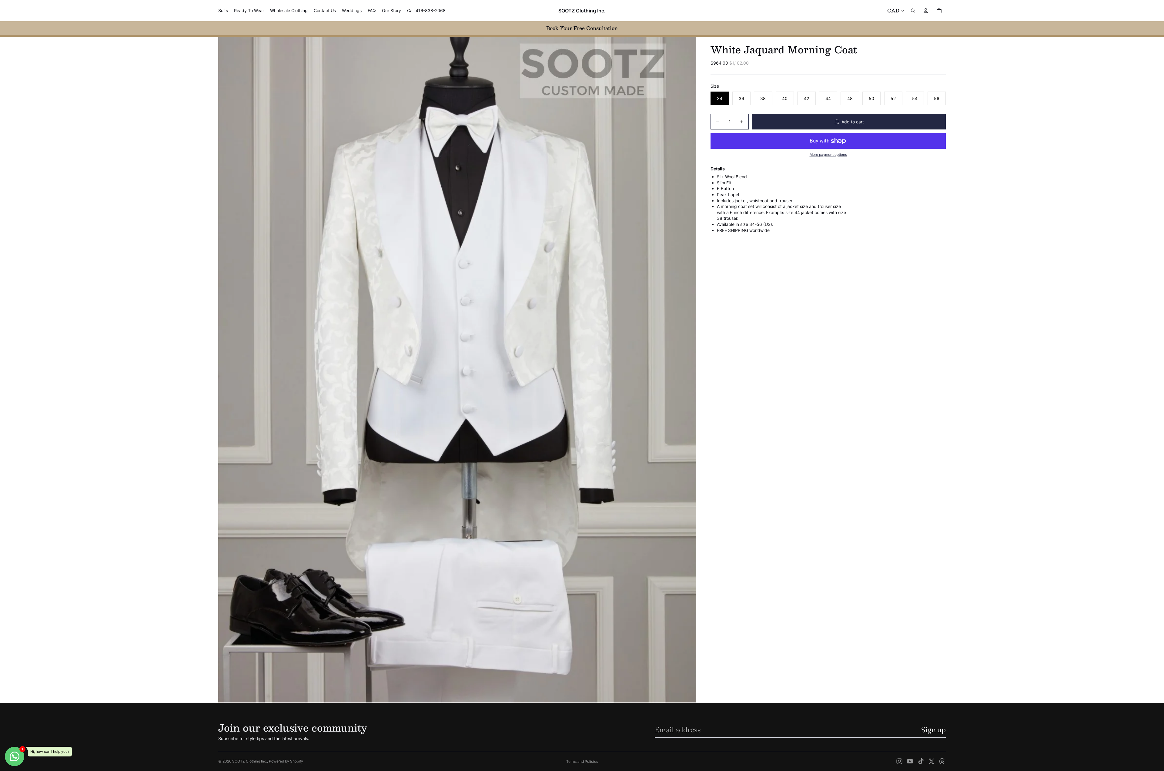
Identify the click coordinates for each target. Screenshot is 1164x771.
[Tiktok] (921, 761)
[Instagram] (899, 761)
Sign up (933, 729)
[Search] (913, 10)
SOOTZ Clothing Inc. (249, 761)
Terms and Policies (582, 761)
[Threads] (942, 761)
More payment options (828, 155)
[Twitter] (931, 761)
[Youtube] (910, 761)
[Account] (925, 10)
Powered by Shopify (286, 761)
